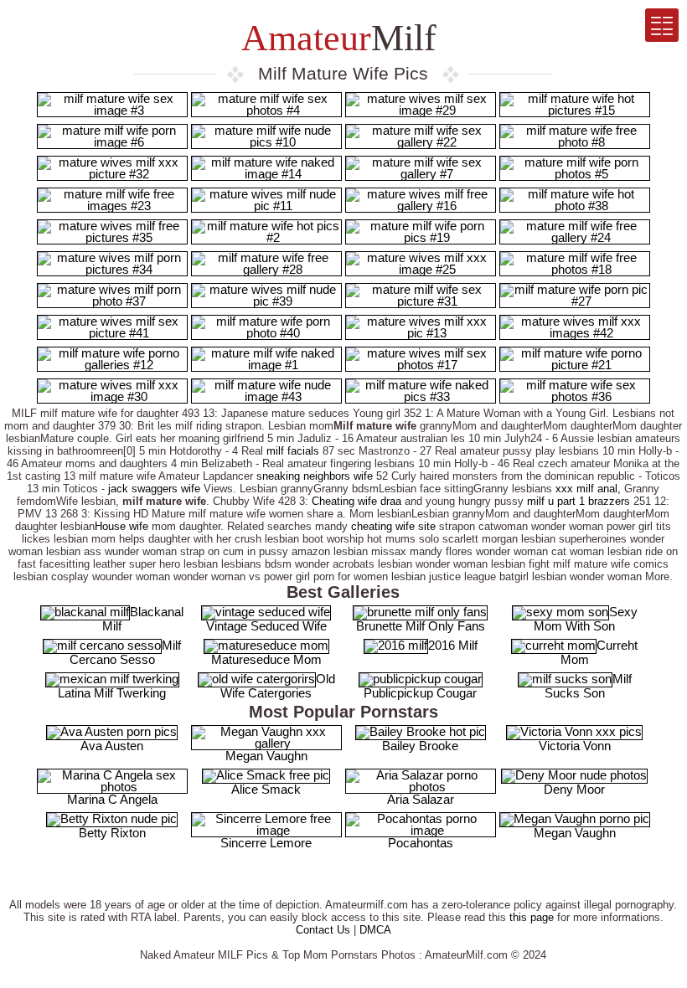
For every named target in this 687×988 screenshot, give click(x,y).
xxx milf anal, (588, 488)
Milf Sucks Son (588, 686)
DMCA (375, 930)
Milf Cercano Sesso (125, 652)
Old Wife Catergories (277, 686)
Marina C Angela (112, 799)
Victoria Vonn (575, 745)
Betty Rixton (112, 833)
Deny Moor (574, 789)
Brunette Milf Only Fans (420, 626)
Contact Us (323, 930)
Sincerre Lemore (266, 843)
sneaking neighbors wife (314, 476)
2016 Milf (453, 645)
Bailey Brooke (420, 745)
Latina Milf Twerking (112, 693)
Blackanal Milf (142, 619)
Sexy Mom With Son (586, 619)
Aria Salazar (420, 799)
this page (531, 917)
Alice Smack (266, 789)
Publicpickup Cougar (420, 693)
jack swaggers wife (154, 488)
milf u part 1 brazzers (578, 501)
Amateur (335, 38)
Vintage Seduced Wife (266, 626)
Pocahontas (420, 843)
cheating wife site (393, 526)
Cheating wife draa (356, 501)
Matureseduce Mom (266, 659)
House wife (121, 526)
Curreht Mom (599, 652)
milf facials (292, 451)
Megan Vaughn (266, 756)
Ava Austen (111, 745)
